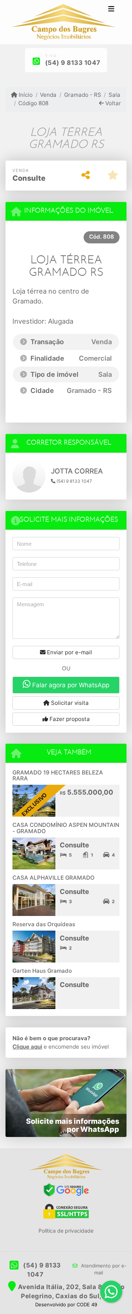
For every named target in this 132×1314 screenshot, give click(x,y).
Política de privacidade (66, 1230)
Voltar (112, 103)
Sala (114, 94)
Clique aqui (27, 1046)
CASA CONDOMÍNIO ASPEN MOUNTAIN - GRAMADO (65, 828)
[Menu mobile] (63, 22)
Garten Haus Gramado (42, 970)
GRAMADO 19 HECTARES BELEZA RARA (57, 775)
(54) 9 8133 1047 (72, 62)
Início (25, 94)
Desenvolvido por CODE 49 (66, 1304)
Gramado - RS (82, 94)
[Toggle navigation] (111, 10)
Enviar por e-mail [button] (68, 652)
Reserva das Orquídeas (43, 924)
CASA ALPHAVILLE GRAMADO (53, 877)
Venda (48, 94)
